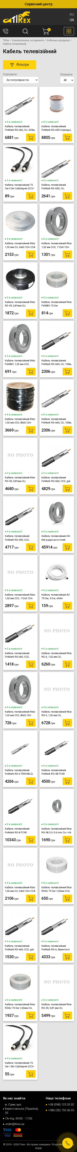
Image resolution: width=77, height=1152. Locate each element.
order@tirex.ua (14, 1124)
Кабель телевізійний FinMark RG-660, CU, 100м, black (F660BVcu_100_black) (56, 362)
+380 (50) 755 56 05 (61, 1110)
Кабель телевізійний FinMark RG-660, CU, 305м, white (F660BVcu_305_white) (20, 128)
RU (72, 14)
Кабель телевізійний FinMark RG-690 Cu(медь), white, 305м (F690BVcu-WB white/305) (56, 128)
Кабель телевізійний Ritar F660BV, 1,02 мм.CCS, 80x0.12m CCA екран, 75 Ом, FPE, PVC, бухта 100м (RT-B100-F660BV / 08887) (20, 362)
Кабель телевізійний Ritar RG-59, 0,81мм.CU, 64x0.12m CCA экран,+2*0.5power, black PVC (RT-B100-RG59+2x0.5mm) (20, 304)
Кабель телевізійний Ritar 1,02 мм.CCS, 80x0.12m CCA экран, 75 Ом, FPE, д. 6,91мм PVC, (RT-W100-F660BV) (20, 713)
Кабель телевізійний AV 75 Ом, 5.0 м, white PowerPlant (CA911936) (55, 596)
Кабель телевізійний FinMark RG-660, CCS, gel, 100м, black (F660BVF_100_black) (19, 947)
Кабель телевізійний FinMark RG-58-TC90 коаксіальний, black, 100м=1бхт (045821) (53, 772)
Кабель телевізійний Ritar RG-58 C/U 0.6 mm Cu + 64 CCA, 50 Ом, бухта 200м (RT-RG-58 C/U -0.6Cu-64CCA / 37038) (56, 830)
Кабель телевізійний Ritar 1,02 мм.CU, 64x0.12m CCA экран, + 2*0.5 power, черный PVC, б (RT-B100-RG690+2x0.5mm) (20, 889)
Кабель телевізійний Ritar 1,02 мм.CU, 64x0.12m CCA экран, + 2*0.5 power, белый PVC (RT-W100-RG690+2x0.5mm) (20, 245)
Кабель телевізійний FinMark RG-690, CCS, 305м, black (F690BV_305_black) (17, 538)
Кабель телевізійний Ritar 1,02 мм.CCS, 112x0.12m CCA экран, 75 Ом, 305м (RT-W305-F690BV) (20, 596)
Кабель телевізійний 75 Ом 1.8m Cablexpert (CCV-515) (19, 1064)
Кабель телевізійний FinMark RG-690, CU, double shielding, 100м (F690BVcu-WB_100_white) (56, 186)
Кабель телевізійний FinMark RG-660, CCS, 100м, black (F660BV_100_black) (17, 655)
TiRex (6, 40)
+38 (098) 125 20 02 (61, 1104)
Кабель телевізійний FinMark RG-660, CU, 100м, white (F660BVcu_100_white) (56, 421)
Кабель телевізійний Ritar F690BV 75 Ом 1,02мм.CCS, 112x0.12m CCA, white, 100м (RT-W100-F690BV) (56, 304)
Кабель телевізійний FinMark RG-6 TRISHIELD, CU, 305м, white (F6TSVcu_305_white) (19, 772)
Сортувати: (10, 74)
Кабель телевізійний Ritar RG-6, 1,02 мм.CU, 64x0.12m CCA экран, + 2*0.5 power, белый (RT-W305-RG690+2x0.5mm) (56, 655)
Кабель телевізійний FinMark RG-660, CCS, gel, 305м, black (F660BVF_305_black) (56, 479)
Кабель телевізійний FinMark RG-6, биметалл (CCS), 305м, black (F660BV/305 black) (55, 947)
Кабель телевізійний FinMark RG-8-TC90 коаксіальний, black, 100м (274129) (17, 830)
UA (72, 20)
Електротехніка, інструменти (28, 40)
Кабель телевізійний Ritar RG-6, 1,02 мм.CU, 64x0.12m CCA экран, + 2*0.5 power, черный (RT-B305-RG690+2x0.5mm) (56, 713)
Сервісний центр (39, 4)
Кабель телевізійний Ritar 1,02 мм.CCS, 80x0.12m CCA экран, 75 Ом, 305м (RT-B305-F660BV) (20, 421)
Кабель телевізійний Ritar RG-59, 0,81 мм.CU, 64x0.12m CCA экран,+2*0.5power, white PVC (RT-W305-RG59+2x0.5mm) (56, 1006)
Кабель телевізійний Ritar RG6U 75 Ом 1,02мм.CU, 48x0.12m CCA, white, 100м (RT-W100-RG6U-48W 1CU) (20, 1006)
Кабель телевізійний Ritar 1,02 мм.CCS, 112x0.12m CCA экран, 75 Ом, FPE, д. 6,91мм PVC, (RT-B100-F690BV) (56, 245)
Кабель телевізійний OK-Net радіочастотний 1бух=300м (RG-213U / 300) (56, 538)
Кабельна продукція (58, 40)
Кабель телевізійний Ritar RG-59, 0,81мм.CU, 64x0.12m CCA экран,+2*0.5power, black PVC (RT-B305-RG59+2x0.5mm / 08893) (20, 479)
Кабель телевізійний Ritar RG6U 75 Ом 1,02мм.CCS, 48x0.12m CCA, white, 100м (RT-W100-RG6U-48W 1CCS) (56, 889)
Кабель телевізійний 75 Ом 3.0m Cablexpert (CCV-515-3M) (19, 186)
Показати (66, 74)
